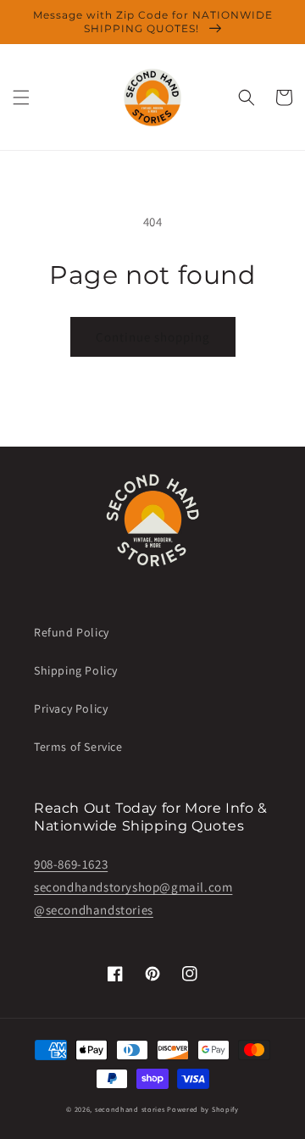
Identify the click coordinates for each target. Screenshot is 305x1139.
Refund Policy (71, 632)
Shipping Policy (76, 670)
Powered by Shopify (203, 1109)
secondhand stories (130, 1109)
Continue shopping (153, 337)
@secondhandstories (93, 910)
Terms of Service (78, 746)
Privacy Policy (71, 708)
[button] (21, 97)
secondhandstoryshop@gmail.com (133, 887)
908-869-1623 (71, 864)
